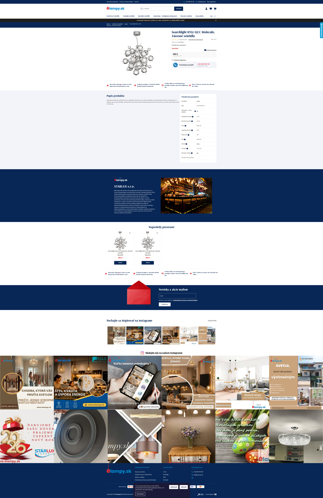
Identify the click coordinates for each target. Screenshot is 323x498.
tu (152, 490)
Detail (120, 263)
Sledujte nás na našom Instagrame (163, 353)
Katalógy (166, 474)
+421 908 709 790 (190, 2)
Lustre (198, 101)
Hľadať (178, 9)
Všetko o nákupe (139, 477)
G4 (197, 111)
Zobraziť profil (212, 320)
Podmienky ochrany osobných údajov (145, 480)
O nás (164, 472)
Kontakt (136, 2)
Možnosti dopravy (211, 50)
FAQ (164, 477)
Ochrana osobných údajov (126, 2)
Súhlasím (184, 487)
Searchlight (181, 42)
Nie (197, 153)
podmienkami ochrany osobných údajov (185, 300)
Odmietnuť (173, 487)
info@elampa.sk (201, 2)
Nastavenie (140, 494)
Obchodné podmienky (112, 2)
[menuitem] (114, 16)
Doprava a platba (140, 472)
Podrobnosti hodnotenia (195, 40)
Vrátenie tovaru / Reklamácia (143, 474)
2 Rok (198, 144)
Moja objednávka (211, 2)
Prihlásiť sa (164, 304)
